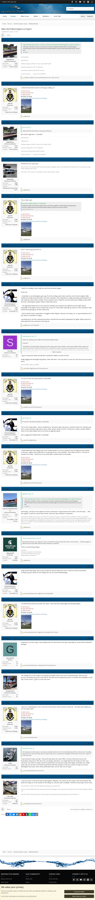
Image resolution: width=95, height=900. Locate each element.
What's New (29, 879)
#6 (91, 245)
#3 (91, 122)
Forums (13, 16)
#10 (91, 413)
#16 (91, 638)
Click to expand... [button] (57, 352)
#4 (91, 159)
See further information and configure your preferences (19, 896)
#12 (91, 489)
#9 (91, 374)
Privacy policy (52, 882)
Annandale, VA (13, 311)
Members (46, 16)
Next (8, 35)
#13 (91, 533)
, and (36, 368)
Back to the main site (9, 2)
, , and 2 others (41, 632)
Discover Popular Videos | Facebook (33, 203)
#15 (91, 599)
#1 (91, 40)
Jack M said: (25, 127)
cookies (15, 891)
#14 (91, 566)
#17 (91, 671)
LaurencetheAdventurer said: (30, 538)
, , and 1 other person (41, 77)
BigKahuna (6, 32)
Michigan (15, 560)
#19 (91, 743)
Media (36, 16)
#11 (91, 446)
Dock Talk (57, 16)
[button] (17, 16)
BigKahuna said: (26, 494)
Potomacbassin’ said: (28, 336)
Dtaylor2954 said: (27, 748)
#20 (91, 776)
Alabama (15, 803)
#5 (91, 196)
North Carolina (13, 67)
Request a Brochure (6, 879)
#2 (91, 83)
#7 (91, 284)
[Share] (89, 40)
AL (17, 665)
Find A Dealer (4, 882)
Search (28, 882)
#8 (91, 331)
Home (5, 16)
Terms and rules (53, 879)
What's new (25, 16)
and (31, 325)
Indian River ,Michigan (11, 112)
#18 (91, 703)
